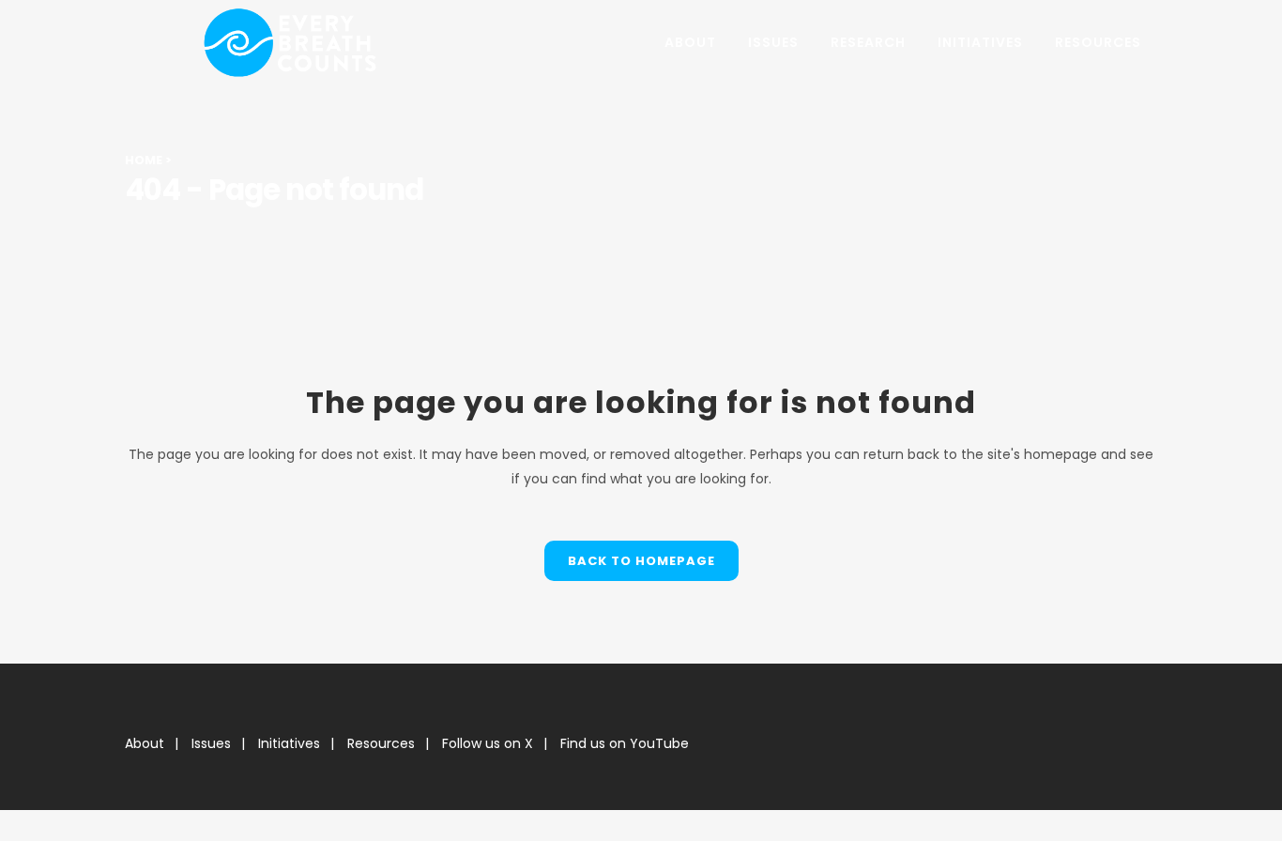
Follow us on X (487, 743)
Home (143, 160)
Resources (381, 743)
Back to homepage (641, 561)
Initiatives (289, 743)
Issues (211, 743)
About (144, 743)
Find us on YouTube (624, 743)
